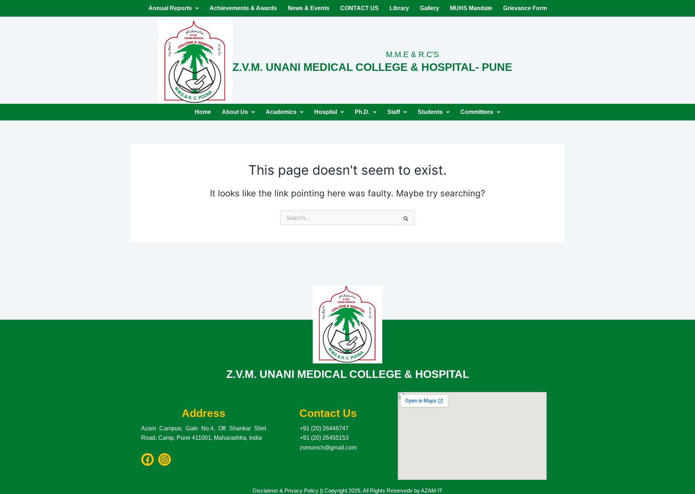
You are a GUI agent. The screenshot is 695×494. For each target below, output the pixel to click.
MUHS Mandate (471, 8)
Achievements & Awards (243, 8)
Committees (476, 112)
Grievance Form (525, 8)
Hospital (325, 112)
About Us (235, 112)
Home (203, 112)
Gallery (429, 8)
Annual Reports (170, 8)
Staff (393, 112)
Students (430, 112)
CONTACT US (359, 8)
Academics (281, 112)
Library (399, 8)
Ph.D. (362, 112)
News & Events (308, 8)
